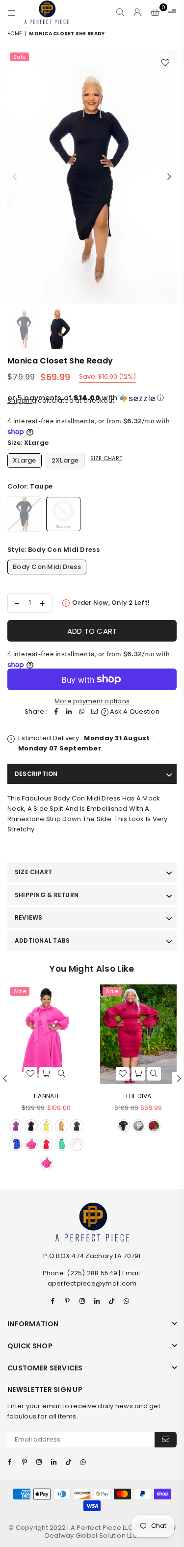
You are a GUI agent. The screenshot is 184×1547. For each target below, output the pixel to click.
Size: (28, 442)
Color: (30, 486)
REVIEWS (29, 917)
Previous (14, 177)
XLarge (24, 460)
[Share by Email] (94, 712)
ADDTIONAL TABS (42, 940)
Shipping (21, 400)
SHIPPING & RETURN (47, 895)
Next (169, 177)
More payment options (92, 701)
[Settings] (170, 12)
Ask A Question (133, 711)
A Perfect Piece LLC (102, 1527)
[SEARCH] (120, 12)
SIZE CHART (33, 872)
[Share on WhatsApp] (82, 712)
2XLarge (65, 460)
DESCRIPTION (36, 774)
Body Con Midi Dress (47, 566)
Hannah (46, 1096)
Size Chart (106, 458)
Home (14, 33)
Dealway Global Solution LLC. (92, 1535)
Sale (19, 57)
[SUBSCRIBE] (166, 1439)
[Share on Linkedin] (69, 712)
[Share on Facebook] (56, 712)
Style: (53, 549)
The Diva (138, 1096)
